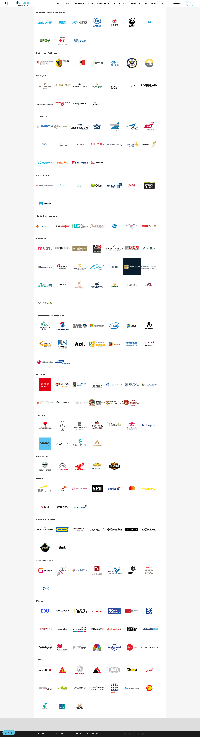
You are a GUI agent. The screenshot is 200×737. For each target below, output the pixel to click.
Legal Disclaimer (79, 734)
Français (189, 5)
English (189, 2)
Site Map (68, 734)
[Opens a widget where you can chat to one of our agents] (8, 733)
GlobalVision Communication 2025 (50, 734)
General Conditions (94, 734)
